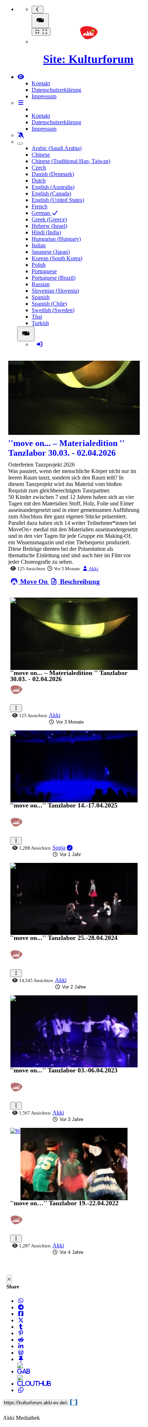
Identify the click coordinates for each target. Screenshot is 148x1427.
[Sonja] (18, 826)
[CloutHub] (20, 1384)
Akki (93, 568)
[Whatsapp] (20, 1301)
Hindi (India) (46, 232)
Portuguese (44, 271)
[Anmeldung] (39, 344)
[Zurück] (37, 9)
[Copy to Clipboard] (20, 1390)
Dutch (39, 180)
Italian (39, 245)
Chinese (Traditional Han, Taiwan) (71, 161)
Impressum (44, 96)
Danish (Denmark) (53, 174)
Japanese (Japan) (51, 252)
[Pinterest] (20, 1333)
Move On (34, 581)
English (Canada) (51, 193)
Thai (37, 317)
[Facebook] (20, 1314)
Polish (39, 265)
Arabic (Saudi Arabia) (57, 148)
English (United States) (58, 200)
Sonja (58, 848)
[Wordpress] (20, 1353)
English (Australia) (53, 187)
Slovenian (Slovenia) (55, 291)
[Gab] (20, 1371)
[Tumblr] (20, 1327)
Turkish (40, 323)
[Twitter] (20, 1320)
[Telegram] (20, 1307)
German (41, 213)
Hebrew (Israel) (49, 226)
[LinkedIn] (20, 1346)
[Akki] (18, 694)
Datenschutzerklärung (56, 90)
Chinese (41, 155)
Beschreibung (79, 581)
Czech (39, 168)
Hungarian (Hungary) (56, 239)
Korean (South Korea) (57, 258)
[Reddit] (20, 1340)
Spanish (41, 297)
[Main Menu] (40, 20)
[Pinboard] (20, 1359)
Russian (41, 284)
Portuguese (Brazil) (53, 278)
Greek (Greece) (49, 219)
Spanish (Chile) (49, 304)
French (39, 206)
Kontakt (41, 83)
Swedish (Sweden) (53, 310)
